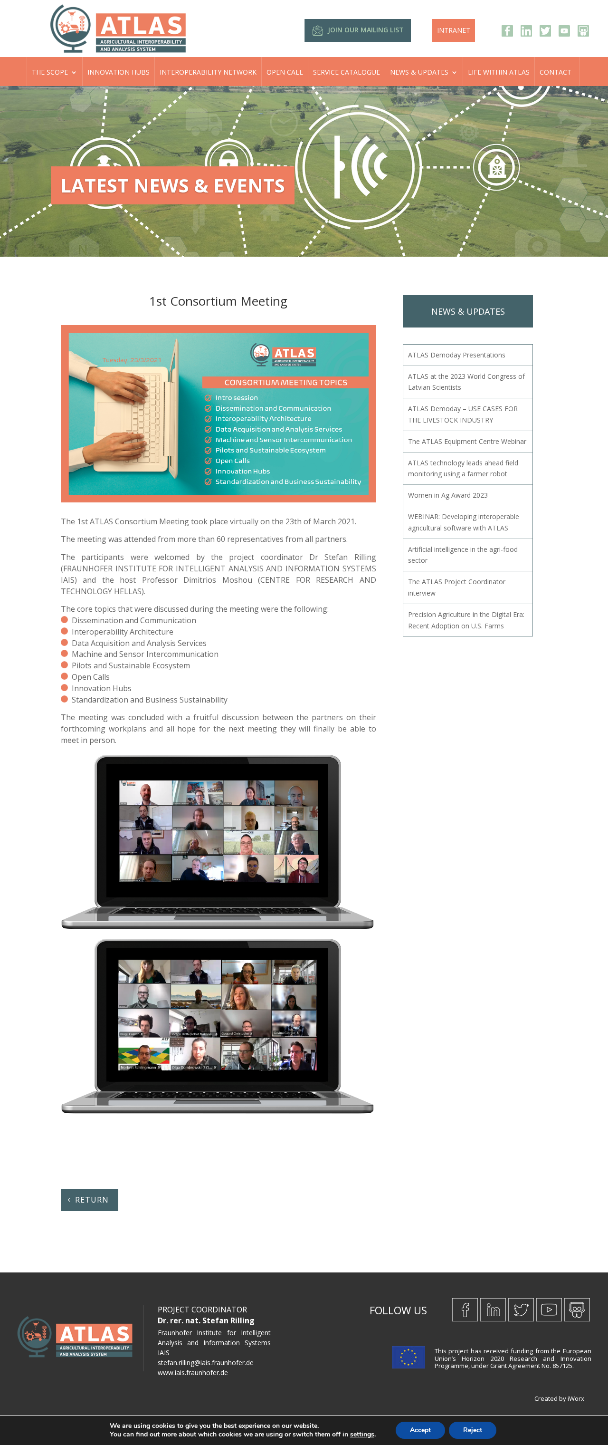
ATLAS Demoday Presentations (456, 354)
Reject (472, 1430)
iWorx (576, 1398)
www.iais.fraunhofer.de (193, 1372)
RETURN (92, 1200)
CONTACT (555, 72)
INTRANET (453, 30)
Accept (420, 1430)
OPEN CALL (284, 72)
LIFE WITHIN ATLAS (499, 72)
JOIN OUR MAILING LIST (366, 29)
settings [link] (362, 1434)
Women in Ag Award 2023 (448, 495)
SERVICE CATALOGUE (346, 72)
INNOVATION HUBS (118, 72)
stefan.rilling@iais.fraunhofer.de (206, 1362)
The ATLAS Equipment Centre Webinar (467, 441)
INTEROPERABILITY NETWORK (208, 72)
